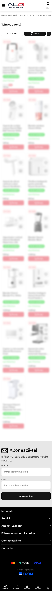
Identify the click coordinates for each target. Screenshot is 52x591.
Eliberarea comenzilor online (18, 533)
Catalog (27, 588)
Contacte (7, 548)
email (4, 479)
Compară (38, 588)
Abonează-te (26, 496)
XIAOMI (23, 15)
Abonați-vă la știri (11, 525)
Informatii (7, 511)
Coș (47, 588)
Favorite (16, 588)
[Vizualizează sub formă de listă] (49, 34)
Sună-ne (5, 587)
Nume (4, 466)
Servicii (5, 518)
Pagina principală (9, 15)
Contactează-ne (11, 540)
